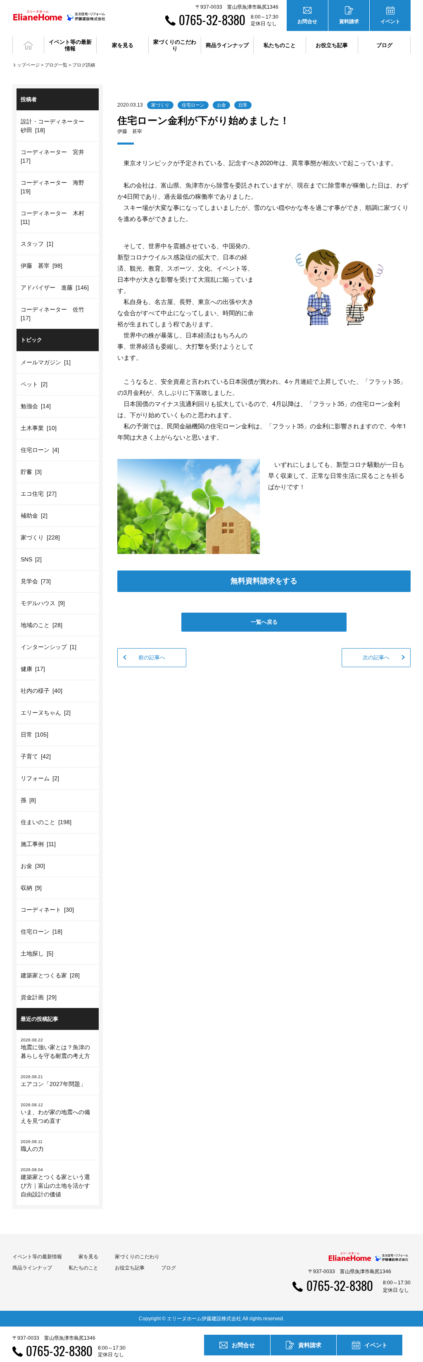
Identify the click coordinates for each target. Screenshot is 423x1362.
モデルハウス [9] (43, 603)
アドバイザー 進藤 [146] (55, 287)
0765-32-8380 (212, 19)
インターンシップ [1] (48, 647)
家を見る (88, 1257)
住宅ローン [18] (41, 931)
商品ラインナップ (32, 1268)
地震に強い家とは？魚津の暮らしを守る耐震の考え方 (55, 1048)
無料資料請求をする (264, 581)
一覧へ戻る (264, 622)
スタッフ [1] (37, 243)
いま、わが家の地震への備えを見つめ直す (55, 1113)
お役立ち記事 (332, 45)
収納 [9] (31, 887)
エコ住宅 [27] (39, 493)
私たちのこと (83, 1268)
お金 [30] (33, 866)
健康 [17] (33, 669)
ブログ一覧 (56, 64)
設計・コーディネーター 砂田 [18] (55, 125)
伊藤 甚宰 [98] (41, 265)
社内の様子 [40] (41, 690)
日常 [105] (34, 734)
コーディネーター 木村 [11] (54, 217)
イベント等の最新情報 (37, 1257)
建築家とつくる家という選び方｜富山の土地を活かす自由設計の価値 (55, 1182)
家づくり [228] (40, 537)
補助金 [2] (34, 515)
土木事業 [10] (39, 428)
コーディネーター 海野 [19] (54, 187)
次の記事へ (376, 657)
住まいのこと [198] (46, 822)
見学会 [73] (36, 581)
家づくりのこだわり (137, 1257)
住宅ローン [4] (40, 450)
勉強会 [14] (36, 406)
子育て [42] (36, 756)
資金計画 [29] (39, 997)
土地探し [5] (37, 953)
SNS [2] (31, 559)
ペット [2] (34, 384)
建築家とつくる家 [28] (50, 975)
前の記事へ (151, 657)
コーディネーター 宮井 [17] (54, 156)
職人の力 (32, 1145)
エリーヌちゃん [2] (46, 712)
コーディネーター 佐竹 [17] (54, 313)
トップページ (26, 64)
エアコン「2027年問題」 (53, 1080)
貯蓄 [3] (31, 471)
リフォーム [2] (40, 778)
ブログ (384, 45)
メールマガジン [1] (46, 362)
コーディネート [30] (47, 909)
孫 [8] (28, 800)
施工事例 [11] (38, 844)
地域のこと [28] (41, 625)
